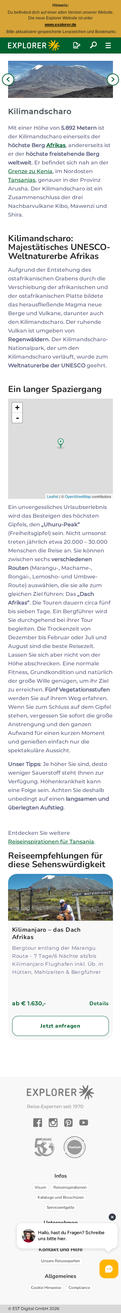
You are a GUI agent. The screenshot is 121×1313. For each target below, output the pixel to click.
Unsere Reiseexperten (60, 1261)
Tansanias (21, 180)
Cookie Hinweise (46, 1287)
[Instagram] (53, 1122)
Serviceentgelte (60, 1207)
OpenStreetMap (78, 496)
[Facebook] (37, 1122)
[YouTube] (83, 1122)
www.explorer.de (60, 24)
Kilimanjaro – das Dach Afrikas (46, 933)
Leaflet (52, 496)
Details (99, 1003)
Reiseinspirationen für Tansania (51, 841)
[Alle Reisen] (93, 45)
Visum (40, 1187)
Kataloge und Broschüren (61, 1197)
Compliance (79, 1287)
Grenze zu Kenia (30, 171)
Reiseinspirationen (70, 1187)
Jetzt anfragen (60, 1026)
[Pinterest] (68, 1122)
